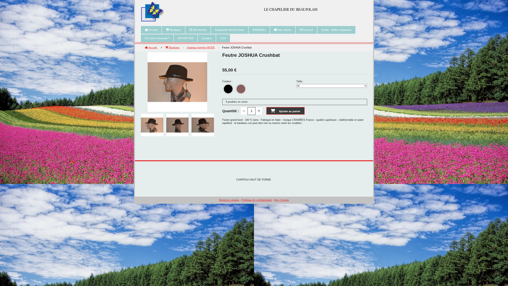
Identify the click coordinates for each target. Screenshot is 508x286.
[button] (208, 125)
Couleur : (227, 81)
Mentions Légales (229, 200)
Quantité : (230, 111)
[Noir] (228, 89)
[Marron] (241, 89)
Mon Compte (281, 200)
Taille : (300, 81)
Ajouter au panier (289, 111)
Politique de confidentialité (257, 200)
